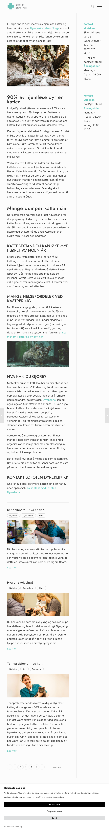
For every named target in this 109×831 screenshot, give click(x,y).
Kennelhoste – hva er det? (26, 510)
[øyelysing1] (38, 604)
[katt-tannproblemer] (38, 685)
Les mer (12, 567)
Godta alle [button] (54, 804)
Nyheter (13, 515)
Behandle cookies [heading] (14, 788)
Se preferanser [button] (54, 811)
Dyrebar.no (49, 399)
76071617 (89, 49)
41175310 (89, 57)
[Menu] (98, 6)
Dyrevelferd (28, 515)
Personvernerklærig (13, 826)
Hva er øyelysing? (20, 582)
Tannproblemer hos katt (25, 663)
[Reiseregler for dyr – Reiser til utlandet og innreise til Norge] (107, 415)
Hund (41, 515)
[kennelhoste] (38, 532)
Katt (24, 669)
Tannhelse (36, 669)
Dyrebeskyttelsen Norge (44, 28)
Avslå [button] (54, 818)
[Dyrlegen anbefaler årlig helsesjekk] (2, 415)
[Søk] (91, 6)
